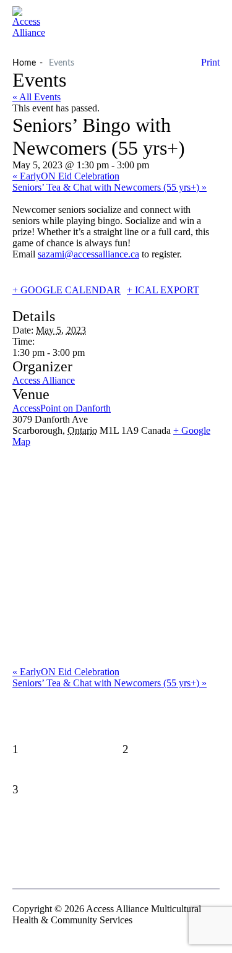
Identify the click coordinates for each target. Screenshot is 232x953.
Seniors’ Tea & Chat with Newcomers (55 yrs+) (109, 187)
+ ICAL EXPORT (163, 290)
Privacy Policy (116, 833)
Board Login (116, 853)
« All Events (36, 97)
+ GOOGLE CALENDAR (66, 290)
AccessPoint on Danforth (61, 408)
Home (24, 63)
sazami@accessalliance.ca (88, 254)
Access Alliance (43, 380)
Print (210, 62)
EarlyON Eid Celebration (65, 176)
